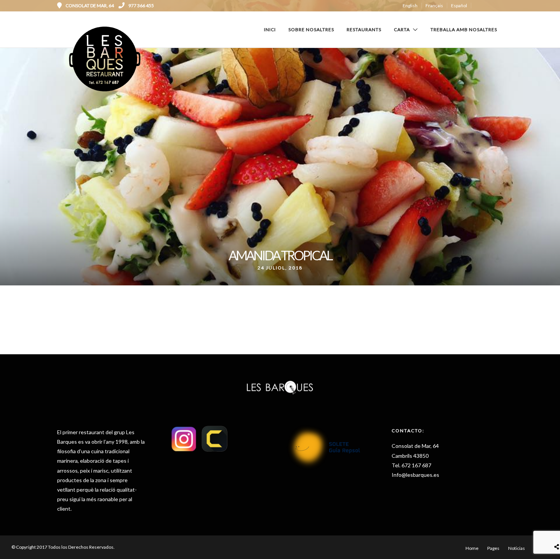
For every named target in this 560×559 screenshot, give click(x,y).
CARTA (402, 29)
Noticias (516, 548)
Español (459, 5)
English (410, 5)
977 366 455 (141, 5)
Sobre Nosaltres (311, 29)
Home (472, 548)
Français (434, 5)
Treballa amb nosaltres (463, 29)
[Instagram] (500, 5)
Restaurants (364, 29)
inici (270, 29)
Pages (493, 548)
